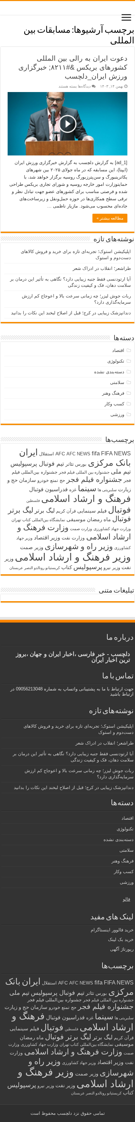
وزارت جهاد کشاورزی (112, 528)
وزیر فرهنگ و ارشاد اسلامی (73, 557)
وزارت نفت (73, 537)
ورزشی (117, 414)
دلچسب (64, 1113)
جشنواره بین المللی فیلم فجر (84, 472)
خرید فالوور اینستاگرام (112, 929)
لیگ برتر (45, 510)
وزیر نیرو (112, 567)
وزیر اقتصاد (47, 537)
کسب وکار (114, 403)
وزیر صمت (31, 547)
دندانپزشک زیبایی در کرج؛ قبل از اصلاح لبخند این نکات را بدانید (71, 312)
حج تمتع (57, 480)
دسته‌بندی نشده (109, 371)
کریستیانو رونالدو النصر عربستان (34, 568)
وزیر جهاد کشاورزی (79, 1062)
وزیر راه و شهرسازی (79, 546)
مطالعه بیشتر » (110, 218)
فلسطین (33, 500)
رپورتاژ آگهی (122, 949)
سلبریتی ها (107, 489)
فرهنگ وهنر (113, 393)
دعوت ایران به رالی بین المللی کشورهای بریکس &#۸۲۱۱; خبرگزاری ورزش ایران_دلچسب (72, 67)
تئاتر (69, 464)
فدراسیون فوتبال (48, 489)
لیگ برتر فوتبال (68, 1037)
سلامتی (117, 382)
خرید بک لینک (121, 939)
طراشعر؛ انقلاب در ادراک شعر (102, 268)
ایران (28, 452)
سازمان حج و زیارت (25, 1007)
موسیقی (76, 519)
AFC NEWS (78, 453)
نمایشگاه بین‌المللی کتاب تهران (38, 519)
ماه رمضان (99, 519)
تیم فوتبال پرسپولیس (37, 463)
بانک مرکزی (109, 462)
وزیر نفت (65, 1085)
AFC (60, 453)
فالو (126, 899)
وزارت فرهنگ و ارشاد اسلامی (73, 1051)
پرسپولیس (87, 566)
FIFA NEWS (116, 453)
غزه (72, 489)
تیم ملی (121, 471)
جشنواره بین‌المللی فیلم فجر (54, 999)
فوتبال (119, 509)
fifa (96, 453)
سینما (87, 488)
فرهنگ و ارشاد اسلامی (86, 499)
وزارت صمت (81, 528)
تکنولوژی (115, 361)
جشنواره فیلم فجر (94, 479)
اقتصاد (118, 350)
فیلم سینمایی (92, 511)
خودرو (43, 480)
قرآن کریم (66, 511)
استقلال (46, 453)
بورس (81, 464)
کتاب (66, 567)
